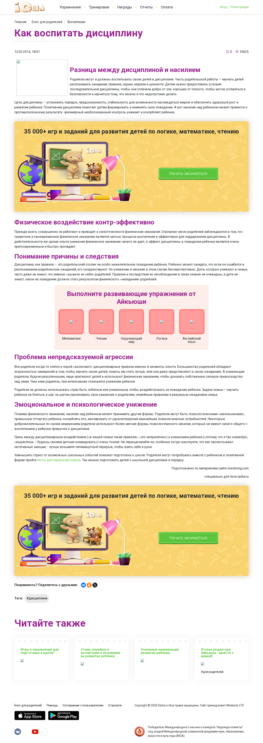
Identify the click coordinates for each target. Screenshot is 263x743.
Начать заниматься (188, 173)
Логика (161, 338)
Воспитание (76, 22)
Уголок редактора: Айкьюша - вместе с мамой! (217, 653)
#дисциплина (37, 598)
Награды (124, 7)
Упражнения (70, 7)
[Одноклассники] (89, 585)
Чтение (101, 338)
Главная (20, 22)
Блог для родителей (47, 22)
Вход (223, 7)
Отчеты (146, 7)
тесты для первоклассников (59, 460)
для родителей (213, 671)
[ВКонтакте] (83, 585)
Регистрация (240, 7)
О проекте (115, 705)
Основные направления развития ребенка (160, 651)
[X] (94, 585)
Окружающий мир (131, 340)
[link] (20, 22)
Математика (71, 338)
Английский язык (192, 340)
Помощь (52, 705)
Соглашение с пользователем (83, 705)
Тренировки (99, 7)
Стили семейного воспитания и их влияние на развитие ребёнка (100, 653)
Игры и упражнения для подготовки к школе (40, 651)
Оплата (167, 7)
